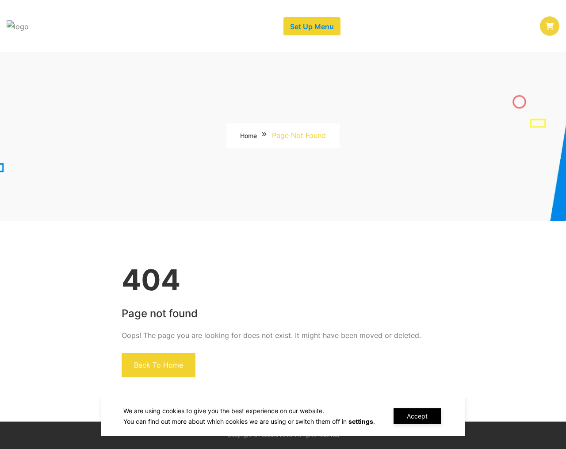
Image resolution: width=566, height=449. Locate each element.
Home (248, 135)
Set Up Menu (312, 26)
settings (360, 421)
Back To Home (158, 365)
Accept (417, 416)
